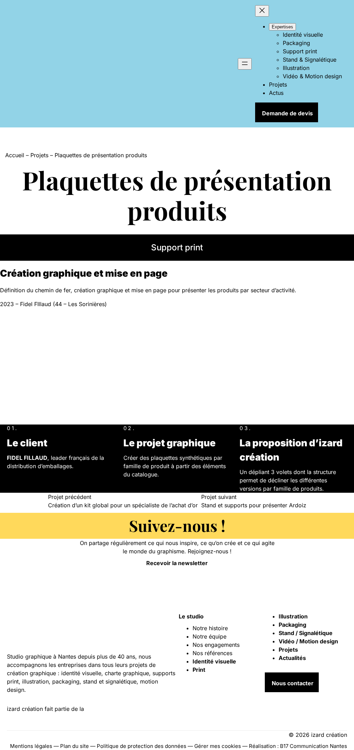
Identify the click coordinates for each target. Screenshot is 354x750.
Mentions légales (31, 746)
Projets (39, 155)
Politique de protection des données (141, 746)
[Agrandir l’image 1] (52, 371)
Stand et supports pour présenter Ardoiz (253, 505)
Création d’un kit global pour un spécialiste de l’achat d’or (123, 505)
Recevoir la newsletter (177, 563)
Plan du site (74, 746)
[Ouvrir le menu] (245, 64)
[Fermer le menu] (262, 11)
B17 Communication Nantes (313, 746)
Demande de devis (287, 113)
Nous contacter (293, 683)
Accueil (14, 155)
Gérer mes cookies (217, 746)
